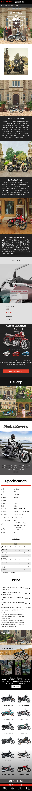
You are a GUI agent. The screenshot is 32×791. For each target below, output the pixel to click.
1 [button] (10, 349)
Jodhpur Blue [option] (26, 355)
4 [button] (17, 349)
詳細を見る (16, 686)
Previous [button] (1, 453)
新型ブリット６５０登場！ (16, 785)
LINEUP (7, 5)
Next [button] (30, 453)
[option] (16, 338)
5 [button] (20, 349)
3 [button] (15, 349)
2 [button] (12, 349)
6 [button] (22, 349)
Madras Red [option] (16, 355)
